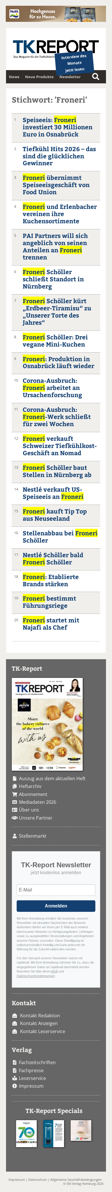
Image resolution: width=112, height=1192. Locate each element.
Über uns (29, 810)
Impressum (31, 1086)
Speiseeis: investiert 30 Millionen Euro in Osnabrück (57, 127)
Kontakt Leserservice (42, 1031)
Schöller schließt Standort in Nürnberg (53, 279)
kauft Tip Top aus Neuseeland (55, 514)
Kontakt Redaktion (40, 1015)
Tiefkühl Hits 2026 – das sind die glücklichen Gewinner (59, 156)
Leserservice (32, 1078)
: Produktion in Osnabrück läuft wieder (58, 362)
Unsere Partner (36, 818)
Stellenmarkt (33, 836)
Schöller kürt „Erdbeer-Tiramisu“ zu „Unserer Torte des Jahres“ (57, 311)
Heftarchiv (30, 786)
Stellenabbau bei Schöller (60, 536)
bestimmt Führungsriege (49, 602)
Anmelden (56, 905)
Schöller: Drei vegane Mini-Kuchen (55, 340)
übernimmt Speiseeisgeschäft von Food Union (56, 184)
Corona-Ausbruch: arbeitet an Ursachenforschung (52, 387)
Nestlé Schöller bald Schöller (53, 558)
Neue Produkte (39, 76)
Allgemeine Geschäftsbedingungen (76, 1179)
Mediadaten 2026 (37, 802)
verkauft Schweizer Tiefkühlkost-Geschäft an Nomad (60, 445)
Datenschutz (37, 1179)
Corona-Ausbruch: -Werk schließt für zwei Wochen (57, 416)
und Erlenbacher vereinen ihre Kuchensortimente (60, 213)
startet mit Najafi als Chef (51, 623)
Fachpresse (31, 1070)
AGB (54, 971)
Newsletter (70, 76)
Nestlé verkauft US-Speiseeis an (53, 493)
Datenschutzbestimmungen (36, 976)
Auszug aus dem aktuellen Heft (52, 778)
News (14, 76)
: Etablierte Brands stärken (51, 580)
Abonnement (33, 794)
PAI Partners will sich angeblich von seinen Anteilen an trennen (55, 246)
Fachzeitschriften (37, 1062)
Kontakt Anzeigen (39, 1023)
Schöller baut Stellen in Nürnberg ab (57, 471)
